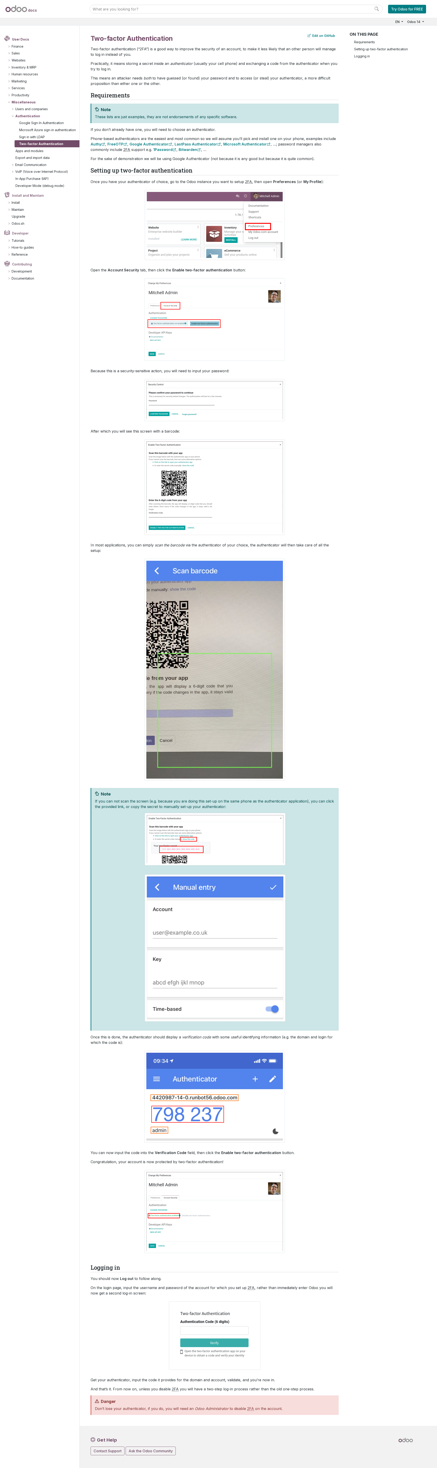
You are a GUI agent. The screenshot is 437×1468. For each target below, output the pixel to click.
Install (16, 202)
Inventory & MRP (24, 67)
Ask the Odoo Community (151, 1451)
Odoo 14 (414, 22)
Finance (17, 46)
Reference (20, 254)
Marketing (19, 81)
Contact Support (108, 1451)
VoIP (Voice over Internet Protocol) (41, 171)
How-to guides (23, 247)
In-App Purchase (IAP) (32, 179)
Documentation (23, 278)
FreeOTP (115, 144)
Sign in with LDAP (32, 137)
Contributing (22, 264)
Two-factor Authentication (41, 144)
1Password (163, 149)
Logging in (362, 56)
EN (398, 22)
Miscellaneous (24, 102)
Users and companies (31, 109)
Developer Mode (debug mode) (39, 186)
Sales (16, 53)
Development (22, 271)
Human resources (25, 74)
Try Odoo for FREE (407, 9)
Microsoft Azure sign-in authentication (47, 130)
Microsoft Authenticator (245, 144)
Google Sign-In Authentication (41, 123)
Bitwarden (188, 149)
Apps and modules (29, 151)
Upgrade (18, 216)
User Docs (20, 39)
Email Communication (30, 165)
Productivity (20, 95)
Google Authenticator (149, 144)
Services (18, 88)
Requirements (364, 42)
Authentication (27, 116)
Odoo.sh (18, 223)
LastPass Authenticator (196, 144)
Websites (18, 60)
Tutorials (18, 240)
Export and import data (32, 158)
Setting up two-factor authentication (381, 49)
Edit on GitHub (323, 36)
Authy (96, 144)
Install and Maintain (28, 195)
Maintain (18, 210)
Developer (20, 233)
